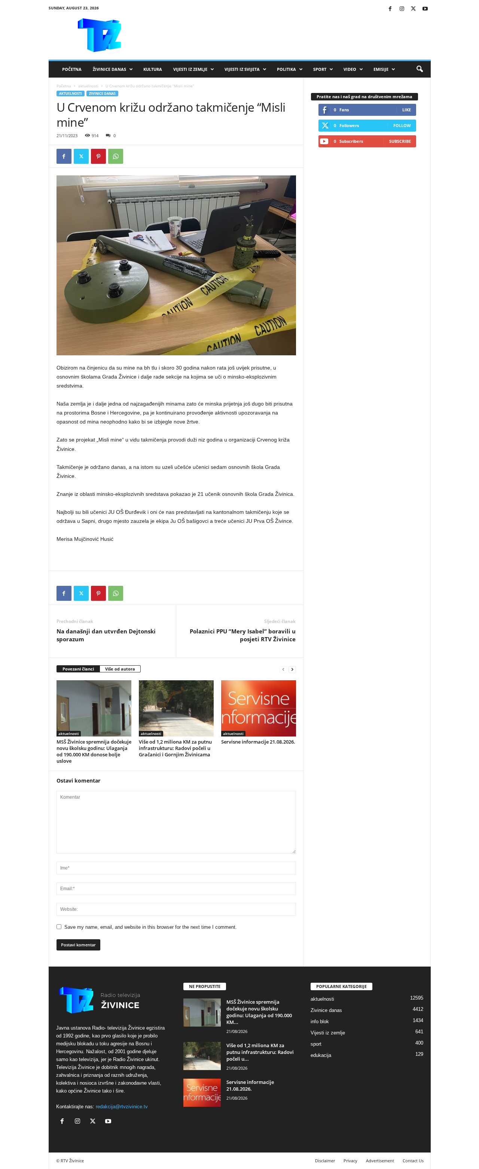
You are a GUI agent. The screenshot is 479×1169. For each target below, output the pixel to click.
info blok (320, 1021)
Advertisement (380, 1160)
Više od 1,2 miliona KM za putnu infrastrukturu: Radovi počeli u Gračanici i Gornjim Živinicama (175, 748)
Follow (402, 125)
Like (406, 109)
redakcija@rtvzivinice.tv (122, 1106)
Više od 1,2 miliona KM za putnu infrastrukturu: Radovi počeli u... (260, 1052)
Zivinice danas (102, 93)
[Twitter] (413, 9)
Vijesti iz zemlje (190, 69)
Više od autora (120, 669)
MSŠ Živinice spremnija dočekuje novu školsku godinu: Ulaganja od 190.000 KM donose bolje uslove (94, 751)
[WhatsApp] (115, 156)
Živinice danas (109, 69)
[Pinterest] (98, 156)
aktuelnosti (88, 85)
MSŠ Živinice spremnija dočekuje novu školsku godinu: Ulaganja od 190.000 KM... (259, 1011)
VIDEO (350, 69)
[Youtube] (425, 9)
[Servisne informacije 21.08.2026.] (258, 708)
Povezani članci (78, 669)
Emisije (380, 69)
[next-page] (292, 669)
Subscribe (400, 141)
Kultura (152, 69)
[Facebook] (390, 9)
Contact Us (413, 1160)
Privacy (350, 1160)
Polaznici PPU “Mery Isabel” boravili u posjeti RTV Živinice (243, 635)
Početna (72, 69)
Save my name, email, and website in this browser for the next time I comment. (150, 927)
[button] (419, 69)
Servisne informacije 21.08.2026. (258, 741)
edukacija (321, 1055)
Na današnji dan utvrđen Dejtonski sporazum (106, 635)
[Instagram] (401, 9)
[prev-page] (283, 669)
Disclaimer (325, 1160)
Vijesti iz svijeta (242, 69)
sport (316, 1044)
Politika (286, 69)
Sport (319, 69)
